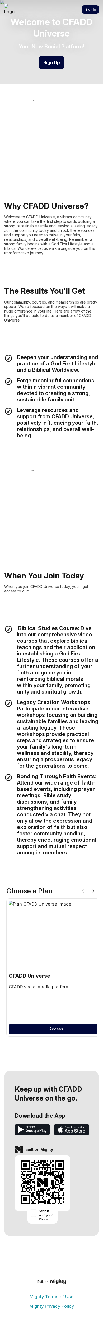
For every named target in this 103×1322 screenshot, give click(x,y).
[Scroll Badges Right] (92, 891)
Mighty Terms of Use (51, 1296)
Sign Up (51, 62)
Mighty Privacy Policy (51, 1306)
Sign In (90, 9)
